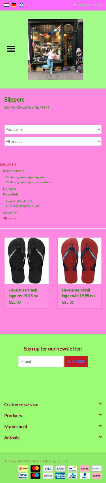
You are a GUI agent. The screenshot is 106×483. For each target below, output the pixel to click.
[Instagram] (82, 378)
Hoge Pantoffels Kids (19, 201)
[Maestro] (35, 475)
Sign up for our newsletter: (53, 349)
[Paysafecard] (96, 468)
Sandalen (10, 213)
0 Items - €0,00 (90, 5)
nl (6, 5)
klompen (9, 189)
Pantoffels (11, 194)
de (14, 5)
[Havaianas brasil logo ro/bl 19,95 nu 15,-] (79, 260)
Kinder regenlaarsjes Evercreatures (29, 182)
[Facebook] (23, 378)
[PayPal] (84, 475)
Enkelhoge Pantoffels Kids (22, 205)
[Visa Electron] (22, 475)
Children (25, 107)
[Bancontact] (72, 468)
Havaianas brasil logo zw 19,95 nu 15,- (23, 293)
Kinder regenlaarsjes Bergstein (26, 177)
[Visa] (47, 468)
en (21, 5)
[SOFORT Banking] (84, 468)
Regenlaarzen (13, 171)
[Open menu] (11, 48)
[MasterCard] (35, 468)
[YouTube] (63, 378)
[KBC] (72, 475)
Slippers (42, 107)
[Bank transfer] (59, 468)
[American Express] (59, 475)
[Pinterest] (53, 378)
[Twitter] (33, 378)
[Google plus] (43, 378)
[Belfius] (47, 475)
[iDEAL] (22, 468)
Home (9, 107)
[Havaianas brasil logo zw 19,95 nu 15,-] (26, 260)
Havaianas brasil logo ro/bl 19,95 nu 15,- (78, 293)
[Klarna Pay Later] (96, 475)
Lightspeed (59, 461)
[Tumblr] (72, 378)
